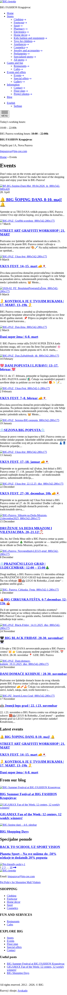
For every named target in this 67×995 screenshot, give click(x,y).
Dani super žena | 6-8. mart (19, 337)
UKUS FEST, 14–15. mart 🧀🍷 (23, 266)
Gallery (18, 81)
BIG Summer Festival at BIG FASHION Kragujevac (36, 963)
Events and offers (16, 72)
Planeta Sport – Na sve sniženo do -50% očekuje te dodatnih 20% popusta (28, 855)
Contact (18, 87)
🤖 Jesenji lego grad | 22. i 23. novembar (28, 705)
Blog (9, 97)
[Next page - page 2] (14, 867)
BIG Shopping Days (14, 831)
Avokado (22, 990)
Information (13, 84)
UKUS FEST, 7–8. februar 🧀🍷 (23, 398)
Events (17, 75)
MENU (4, 116)
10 (11, 867)
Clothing (18, 19)
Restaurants (20, 66)
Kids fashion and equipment (29, 38)
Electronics (20, 31)
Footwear (19, 22)
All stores (19, 59)
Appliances (20, 44)
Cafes (17, 69)
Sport (17, 25)
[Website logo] (8, 1)
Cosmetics (19, 47)
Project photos (21, 93)
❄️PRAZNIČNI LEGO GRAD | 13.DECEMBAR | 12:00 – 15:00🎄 (24, 565)
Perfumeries (20, 53)
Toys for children (23, 41)
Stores (10, 16)
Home (10, 13)
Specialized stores (23, 56)
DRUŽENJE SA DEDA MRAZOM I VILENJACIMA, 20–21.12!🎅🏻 (26, 530)
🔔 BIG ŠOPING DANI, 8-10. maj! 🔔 (27, 737)
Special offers (21, 78)
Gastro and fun (15, 62)
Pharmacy (19, 28)
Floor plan (19, 90)
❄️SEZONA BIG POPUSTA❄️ (22, 430)
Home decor (20, 34)
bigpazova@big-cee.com (13, 151)
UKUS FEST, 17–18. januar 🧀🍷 (24, 462)
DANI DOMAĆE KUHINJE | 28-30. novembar (33, 674)
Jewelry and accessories (27, 50)
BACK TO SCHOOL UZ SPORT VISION (30, 847)
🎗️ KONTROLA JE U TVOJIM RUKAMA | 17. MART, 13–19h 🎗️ (32, 303)
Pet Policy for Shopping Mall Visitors (20, 882)
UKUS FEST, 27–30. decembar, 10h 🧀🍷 (30, 493)
